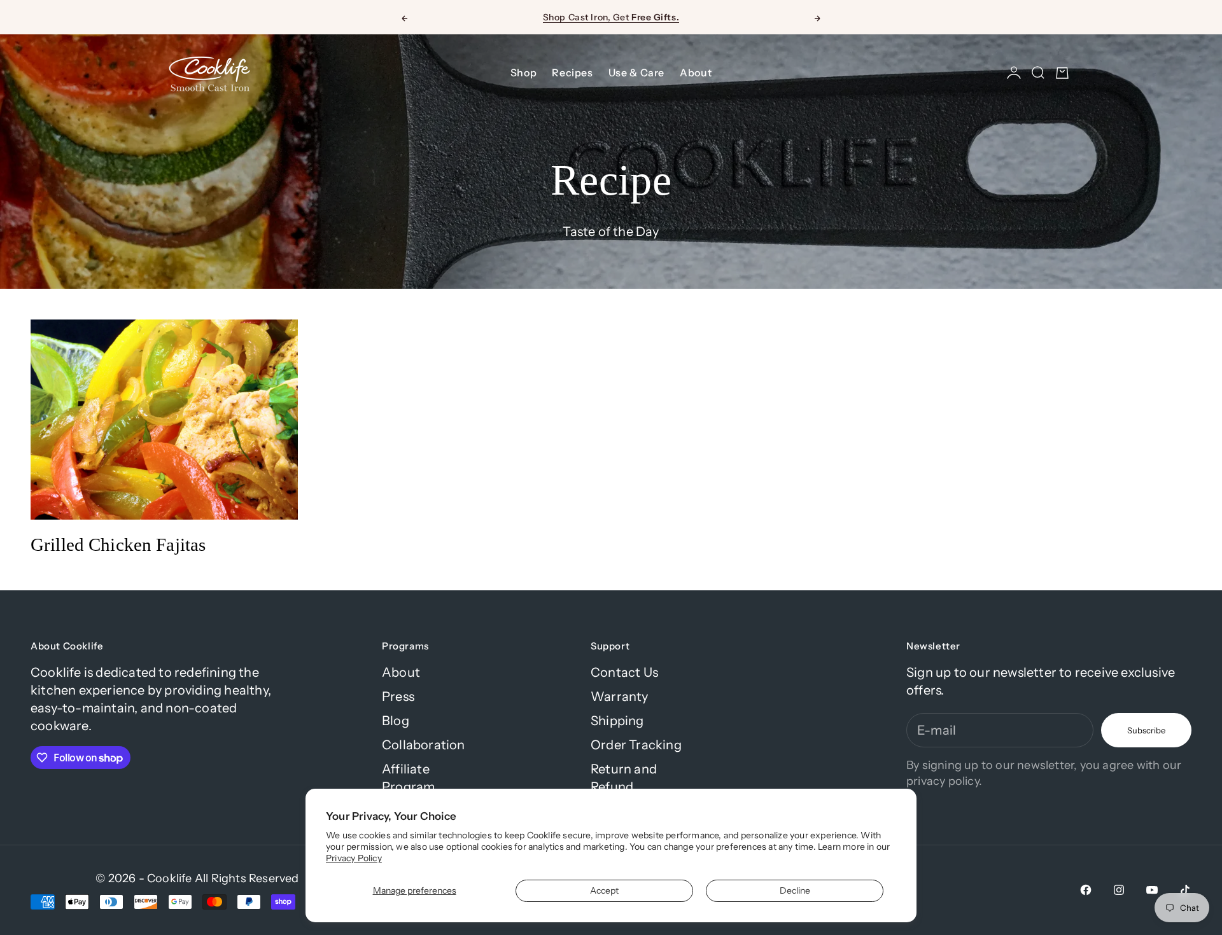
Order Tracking (636, 744)
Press (398, 696)
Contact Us (624, 672)
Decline (795, 890)
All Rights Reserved (247, 878)
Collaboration (423, 744)
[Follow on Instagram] (1119, 889)
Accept (604, 890)
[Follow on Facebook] (1085, 889)
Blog (395, 720)
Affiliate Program (408, 777)
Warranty (620, 696)
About (696, 72)
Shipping (617, 720)
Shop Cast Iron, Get (611, 17)
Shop (523, 72)
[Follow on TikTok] (1185, 889)
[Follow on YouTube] (1152, 889)
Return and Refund (624, 777)
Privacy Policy (354, 858)
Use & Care (636, 72)
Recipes (572, 72)
